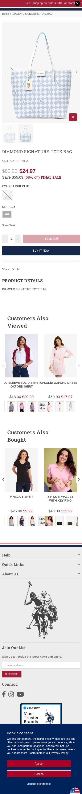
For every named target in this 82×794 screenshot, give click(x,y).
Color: (16, 186)
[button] (69, 321)
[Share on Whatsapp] (13, 269)
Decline (39, 773)
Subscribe (11, 674)
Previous (5, 72)
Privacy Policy (60, 752)
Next (77, 72)
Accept (39, 763)
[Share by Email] (18, 269)
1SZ (7, 214)
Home (5, 13)
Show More (42, 406)
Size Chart (8, 225)
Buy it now (41, 250)
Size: (8, 206)
